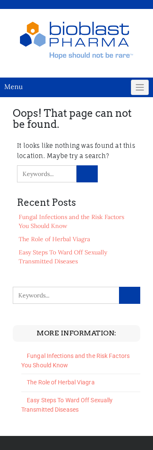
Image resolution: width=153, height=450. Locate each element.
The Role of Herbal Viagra (54, 239)
